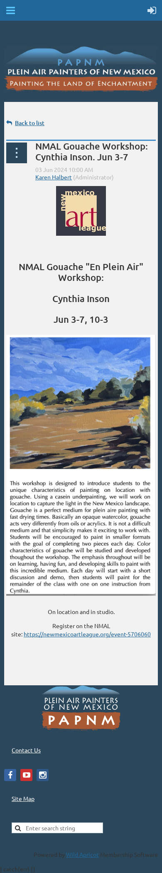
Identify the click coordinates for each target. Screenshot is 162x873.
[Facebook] (10, 775)
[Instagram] (43, 775)
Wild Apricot (82, 854)
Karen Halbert (53, 177)
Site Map (23, 798)
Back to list (29, 123)
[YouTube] (26, 775)
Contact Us (26, 750)
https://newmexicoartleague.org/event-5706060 (87, 634)
